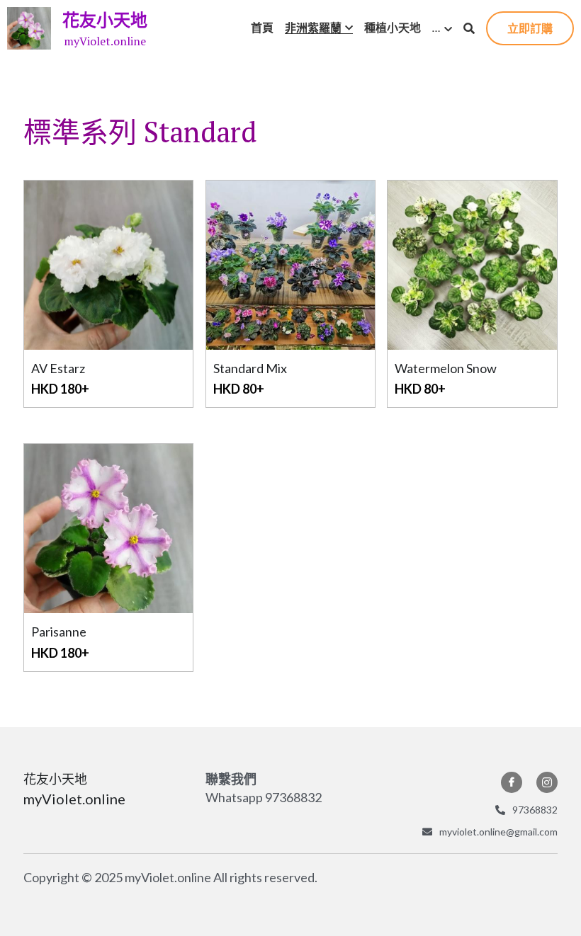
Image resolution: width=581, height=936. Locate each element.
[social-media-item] (547, 782)
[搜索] (469, 28)
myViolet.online (105, 41)
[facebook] (511, 782)
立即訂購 (530, 28)
